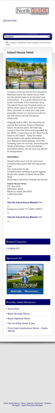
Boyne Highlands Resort (19, 318)
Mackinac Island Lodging (28, 43)
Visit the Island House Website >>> (24, 202)
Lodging (13, 43)
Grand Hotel (13, 309)
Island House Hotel (20, 52)
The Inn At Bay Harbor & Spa (21, 323)
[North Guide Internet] (7, 43)
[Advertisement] (27, 372)
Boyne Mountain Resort (19, 313)
